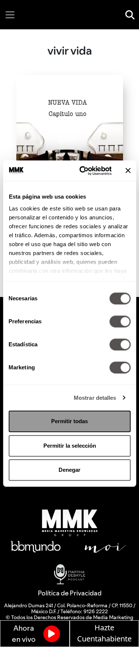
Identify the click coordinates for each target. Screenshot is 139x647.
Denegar (69, 470)
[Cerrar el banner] (127, 170)
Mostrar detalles (95, 398)
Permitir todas (69, 421)
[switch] (119, 321)
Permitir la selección (69, 445)
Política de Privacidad (70, 593)
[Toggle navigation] (10, 14)
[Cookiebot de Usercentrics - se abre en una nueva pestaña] (83, 171)
